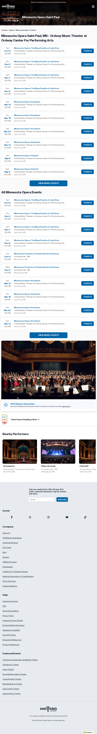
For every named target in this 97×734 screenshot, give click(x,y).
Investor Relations (10, 586)
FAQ (4, 606)
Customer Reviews (10, 543)
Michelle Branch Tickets (12, 684)
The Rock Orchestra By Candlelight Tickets (20, 660)
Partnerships (8, 567)
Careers (6, 557)
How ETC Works (9, 635)
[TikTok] (85, 517)
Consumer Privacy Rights (13, 620)
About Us (6, 533)
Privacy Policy (8, 616)
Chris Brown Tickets (11, 665)
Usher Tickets (8, 669)
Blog (4, 552)
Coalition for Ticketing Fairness (15, 571)
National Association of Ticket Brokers (18, 576)
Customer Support (10, 601)
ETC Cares (7, 547)
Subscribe (62, 499)
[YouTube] (67, 517)
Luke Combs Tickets (11, 689)
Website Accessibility (11, 630)
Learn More (66, 406)
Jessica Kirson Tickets (11, 693)
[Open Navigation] (93, 6)
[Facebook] (12, 517)
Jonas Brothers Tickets (12, 679)
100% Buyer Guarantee (12, 538)
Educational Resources (12, 640)
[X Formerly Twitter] (30, 517)
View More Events (48, 183)
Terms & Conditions (11, 611)
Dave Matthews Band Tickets (14, 674)
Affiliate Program (10, 562)
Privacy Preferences (11, 644)
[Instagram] (48, 517)
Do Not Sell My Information (14, 625)
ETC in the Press (9, 581)
